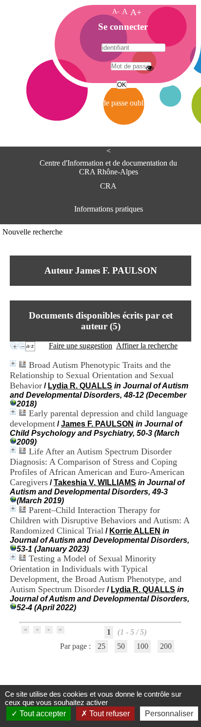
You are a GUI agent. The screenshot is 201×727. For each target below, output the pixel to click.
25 (101, 646)
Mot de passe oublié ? (120, 103)
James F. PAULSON (97, 424)
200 (166, 646)
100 (142, 646)
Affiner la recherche (147, 346)
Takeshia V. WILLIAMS (95, 482)
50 (121, 646)
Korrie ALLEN (135, 531)
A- (116, 11)
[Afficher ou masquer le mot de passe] (150, 68)
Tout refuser (108, 713)
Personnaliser (169, 713)
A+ (135, 12)
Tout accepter (42, 713)
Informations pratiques (108, 209)
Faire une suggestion (80, 346)
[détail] (13, 363)
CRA (108, 186)
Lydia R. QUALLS (80, 386)
